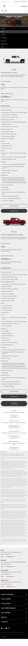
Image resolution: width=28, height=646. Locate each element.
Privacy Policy (8, 634)
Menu (26, 10)
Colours (3, 34)
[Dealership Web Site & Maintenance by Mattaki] (3, 637)
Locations (6, 10)
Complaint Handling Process (17, 634)
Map (2, 556)
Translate (25, 1)
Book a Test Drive (14, 206)
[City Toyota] (3, 6)
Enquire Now (4, 44)
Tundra (17, 546)
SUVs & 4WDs (6, 599)
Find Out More (14, 436)
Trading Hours (10, 556)
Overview (3, 28)
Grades (2, 31)
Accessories (4, 37)
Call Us (2, 10)
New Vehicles (6, 546)
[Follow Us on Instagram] (9, 628)
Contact (4, 622)
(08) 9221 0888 (7, 584)
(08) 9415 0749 (7, 574)
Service (4, 617)
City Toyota (24, 6)
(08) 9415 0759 (7, 564)
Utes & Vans (12, 546)
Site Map (2, 634)
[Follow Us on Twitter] (4, 628)
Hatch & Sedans (7, 594)
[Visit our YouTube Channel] (6, 628)
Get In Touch (14, 448)
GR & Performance (8, 608)
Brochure (14, 416)
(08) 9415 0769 (7, 554)
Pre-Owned (5, 612)
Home (1, 546)
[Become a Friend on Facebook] (2, 628)
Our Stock (3, 40)
